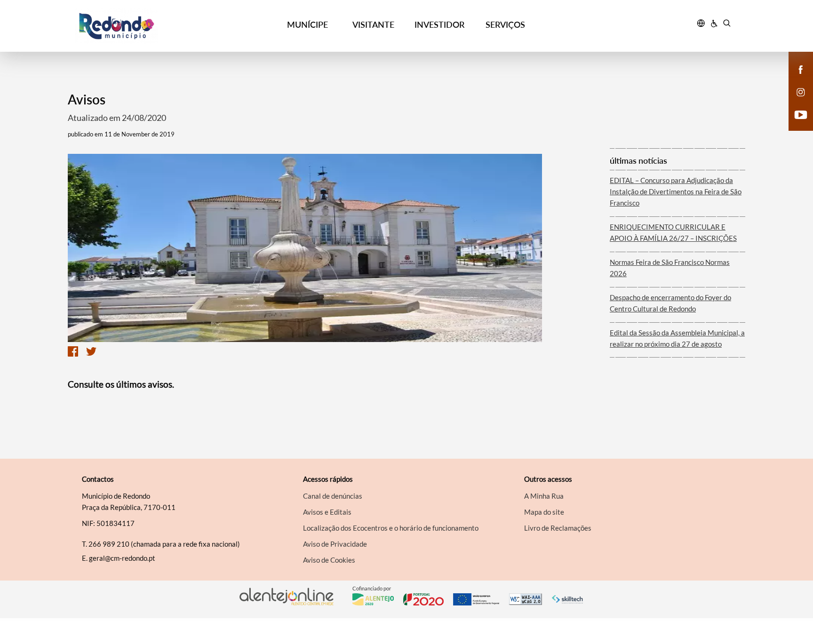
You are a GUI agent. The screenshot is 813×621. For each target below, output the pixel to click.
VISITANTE (373, 24)
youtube (795, 124)
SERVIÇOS (505, 24)
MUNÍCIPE (307, 24)
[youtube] (801, 113)
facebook (795, 79)
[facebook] (801, 68)
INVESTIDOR (439, 24)
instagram (795, 101)
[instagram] (801, 91)
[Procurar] (726, 24)
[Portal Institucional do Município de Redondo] (157, 26)
